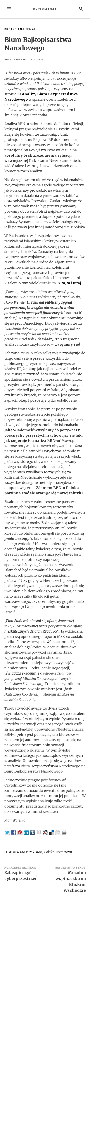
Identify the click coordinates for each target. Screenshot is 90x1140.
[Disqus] (45, 956)
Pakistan (35, 852)
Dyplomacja (45, 9)
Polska (49, 852)
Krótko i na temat (20, 29)
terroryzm (64, 852)
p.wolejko (20, 59)
